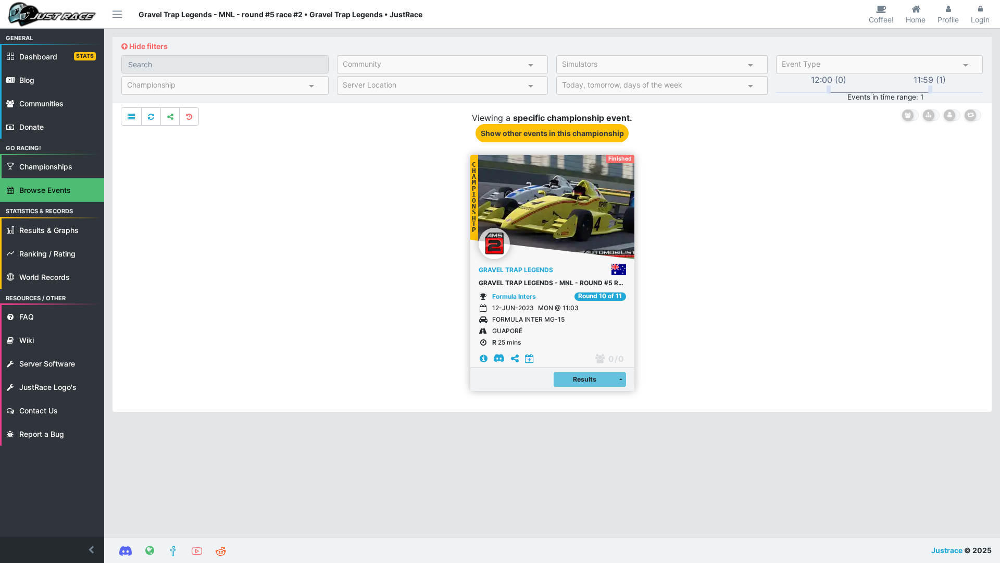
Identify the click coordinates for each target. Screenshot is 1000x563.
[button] (52, 550)
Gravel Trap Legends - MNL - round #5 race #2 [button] (552, 283)
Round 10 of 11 (600, 296)
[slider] (829, 89)
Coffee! (881, 19)
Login (980, 19)
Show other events (552, 133)
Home (916, 19)
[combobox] (433, 66)
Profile (948, 19)
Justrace (947, 550)
